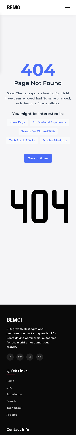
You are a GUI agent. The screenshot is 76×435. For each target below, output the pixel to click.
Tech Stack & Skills (22, 140)
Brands (11, 401)
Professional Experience (49, 122)
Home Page (17, 122)
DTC (9, 387)
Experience (14, 394)
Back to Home (38, 158)
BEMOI (14, 7)
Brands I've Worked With (38, 131)
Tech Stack (14, 408)
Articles (12, 415)
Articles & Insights (54, 140)
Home (10, 381)
